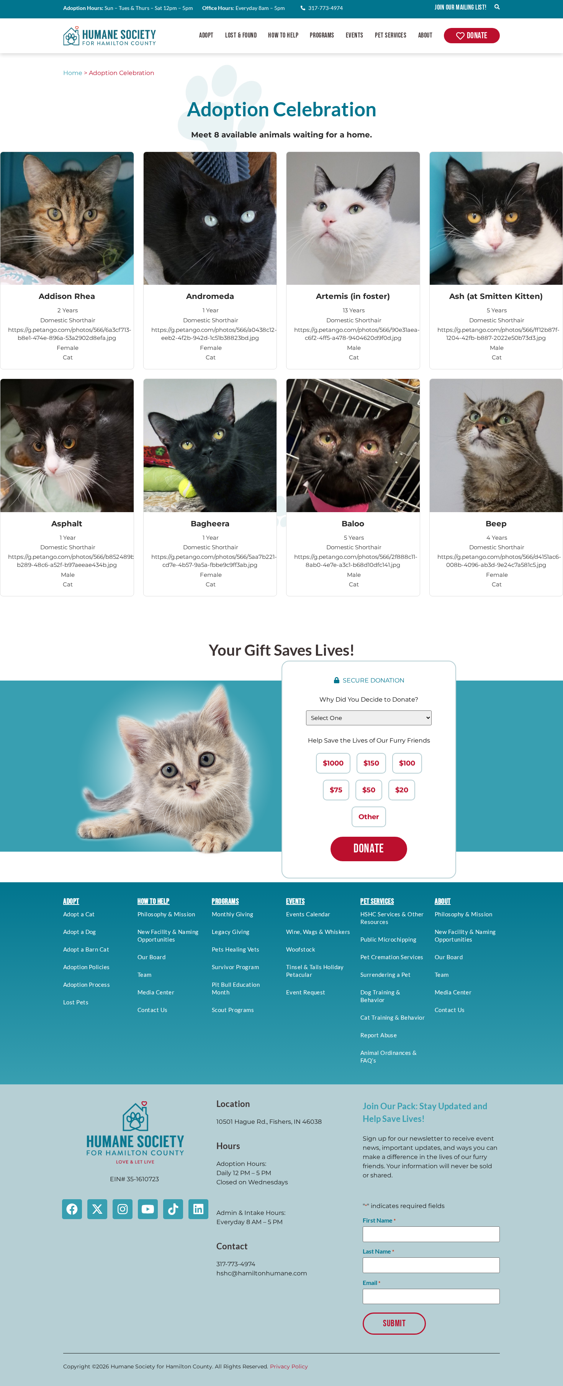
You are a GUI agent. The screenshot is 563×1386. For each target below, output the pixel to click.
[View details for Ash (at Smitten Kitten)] (496, 218)
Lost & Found (241, 35)
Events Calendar (308, 914)
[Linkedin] (198, 1209)
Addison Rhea (67, 296)
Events (354, 35)
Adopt (206, 35)
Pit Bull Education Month (236, 988)
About (425, 35)
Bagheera (210, 523)
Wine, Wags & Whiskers (318, 931)
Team (144, 974)
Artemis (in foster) (353, 296)
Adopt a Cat (79, 914)
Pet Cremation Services (392, 956)
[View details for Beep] (496, 445)
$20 (401, 790)
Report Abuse (378, 1035)
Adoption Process (86, 984)
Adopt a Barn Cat (86, 949)
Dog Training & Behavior (380, 996)
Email (371, 1283)
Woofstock (300, 949)
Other (368, 817)
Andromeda (210, 296)
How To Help (283, 35)
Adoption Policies (86, 966)
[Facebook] (72, 1209)
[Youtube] (148, 1209)
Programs (322, 35)
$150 (371, 763)
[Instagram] (123, 1209)
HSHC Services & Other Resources (392, 918)
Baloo (353, 523)
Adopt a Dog (79, 931)
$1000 (333, 763)
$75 (336, 790)
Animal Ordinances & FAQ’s (388, 1056)
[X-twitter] (97, 1209)
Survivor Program (235, 966)
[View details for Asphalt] (67, 445)
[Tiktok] (173, 1209)
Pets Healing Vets (236, 949)
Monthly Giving (232, 914)
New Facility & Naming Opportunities (167, 935)
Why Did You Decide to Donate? (368, 699)
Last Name (378, 1251)
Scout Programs (233, 1009)
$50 (368, 790)
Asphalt (66, 523)
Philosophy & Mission (166, 914)
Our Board (151, 956)
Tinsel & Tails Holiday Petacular (315, 970)
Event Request (306, 992)
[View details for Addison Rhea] (67, 218)
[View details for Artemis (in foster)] (353, 218)
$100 (407, 763)
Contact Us (152, 1009)
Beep (496, 523)
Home (72, 73)
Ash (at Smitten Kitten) (496, 296)
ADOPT (71, 901)
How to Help (153, 901)
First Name (379, 1220)
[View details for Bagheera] (210, 445)
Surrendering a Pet (385, 974)
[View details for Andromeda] (210, 218)
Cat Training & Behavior (392, 1017)
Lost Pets (75, 1002)
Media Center (155, 992)
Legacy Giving (231, 931)
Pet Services (390, 35)
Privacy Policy (289, 1366)
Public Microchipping (388, 939)
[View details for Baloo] (353, 445)
